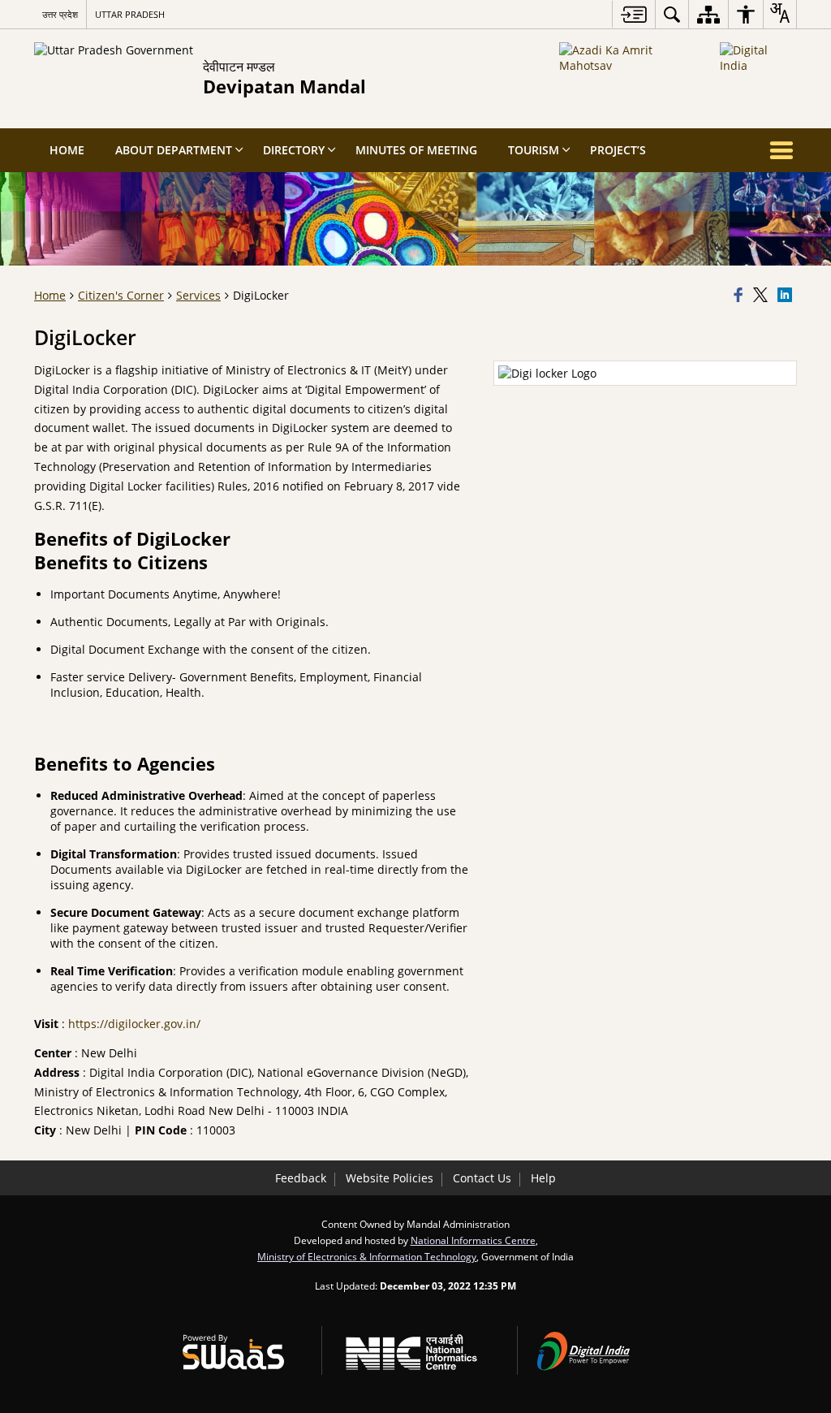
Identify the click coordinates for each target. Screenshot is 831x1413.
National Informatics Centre (473, 1240)
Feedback (300, 1178)
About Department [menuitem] (173, 150)
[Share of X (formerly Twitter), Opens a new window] (763, 295)
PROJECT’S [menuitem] (618, 150)
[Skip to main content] (633, 14)
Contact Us (482, 1178)
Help (543, 1178)
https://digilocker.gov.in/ (134, 1023)
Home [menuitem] (67, 150)
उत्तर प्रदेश (60, 14)
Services (198, 295)
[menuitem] (672, 14)
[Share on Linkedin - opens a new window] (787, 295)
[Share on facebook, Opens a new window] (741, 295)
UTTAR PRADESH (130, 14)
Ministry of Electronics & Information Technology (366, 1256)
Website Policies (389, 1178)
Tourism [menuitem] (533, 150)
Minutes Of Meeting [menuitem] (416, 150)
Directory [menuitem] (294, 150)
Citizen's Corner (121, 295)
